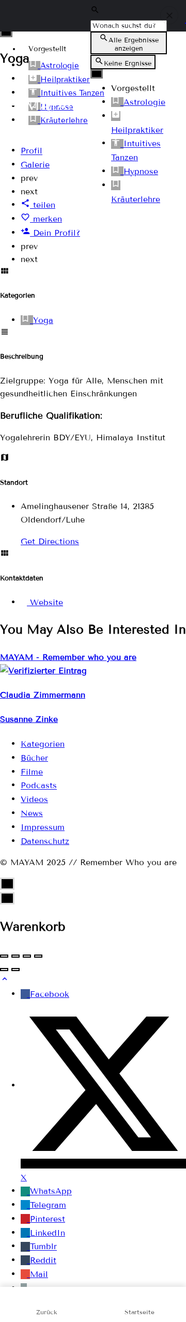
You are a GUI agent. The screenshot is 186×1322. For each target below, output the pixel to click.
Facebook (49, 994)
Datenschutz (45, 841)
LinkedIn (47, 1233)
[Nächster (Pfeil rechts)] (15, 969)
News (32, 813)
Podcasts (39, 786)
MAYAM (54, 105)
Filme (32, 772)
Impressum (43, 827)
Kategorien (43, 744)
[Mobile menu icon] (12, 105)
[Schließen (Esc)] (4, 956)
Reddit (43, 1260)
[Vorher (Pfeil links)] (4, 969)
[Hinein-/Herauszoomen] (38, 956)
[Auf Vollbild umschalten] (27, 956)
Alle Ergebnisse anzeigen (134, 44)
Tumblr (43, 1247)
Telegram (48, 1205)
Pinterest (47, 1219)
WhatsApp (51, 1191)
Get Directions (50, 541)
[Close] (169, 15)
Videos (34, 799)
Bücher (34, 758)
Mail (39, 1274)
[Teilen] (15, 956)
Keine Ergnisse (127, 63)
